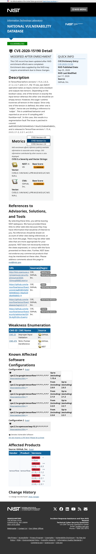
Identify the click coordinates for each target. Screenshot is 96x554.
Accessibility (23, 538)
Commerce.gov (37, 543)
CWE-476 (13, 341)
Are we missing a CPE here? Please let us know (26, 438)
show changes (33, 497)
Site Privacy (12, 538)
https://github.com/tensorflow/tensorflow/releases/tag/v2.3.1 (19, 302)
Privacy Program (36, 538)
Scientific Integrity (48, 540)
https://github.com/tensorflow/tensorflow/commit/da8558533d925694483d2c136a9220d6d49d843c (19, 290)
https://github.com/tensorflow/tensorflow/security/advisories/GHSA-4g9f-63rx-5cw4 (19, 312)
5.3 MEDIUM (38, 167)
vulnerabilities (17, 43)
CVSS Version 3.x (38, 140)
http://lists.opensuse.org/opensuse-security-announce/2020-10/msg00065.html (19, 276)
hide (27, 370)
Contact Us (22, 528)
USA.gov (59, 543)
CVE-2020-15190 (65, 64)
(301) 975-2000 (13, 524)
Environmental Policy (30, 540)
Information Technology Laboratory (24, 20)
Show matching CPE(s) (18, 378)
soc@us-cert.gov (82, 526)
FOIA (19, 540)
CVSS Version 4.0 (38, 137)
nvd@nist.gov (15, 262)
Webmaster (12, 528)
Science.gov (49, 543)
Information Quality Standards (69, 540)
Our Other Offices (36, 528)
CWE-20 (12, 334)
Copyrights (49, 538)
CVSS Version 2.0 (38, 144)
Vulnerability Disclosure (65, 538)
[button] (79, 9)
